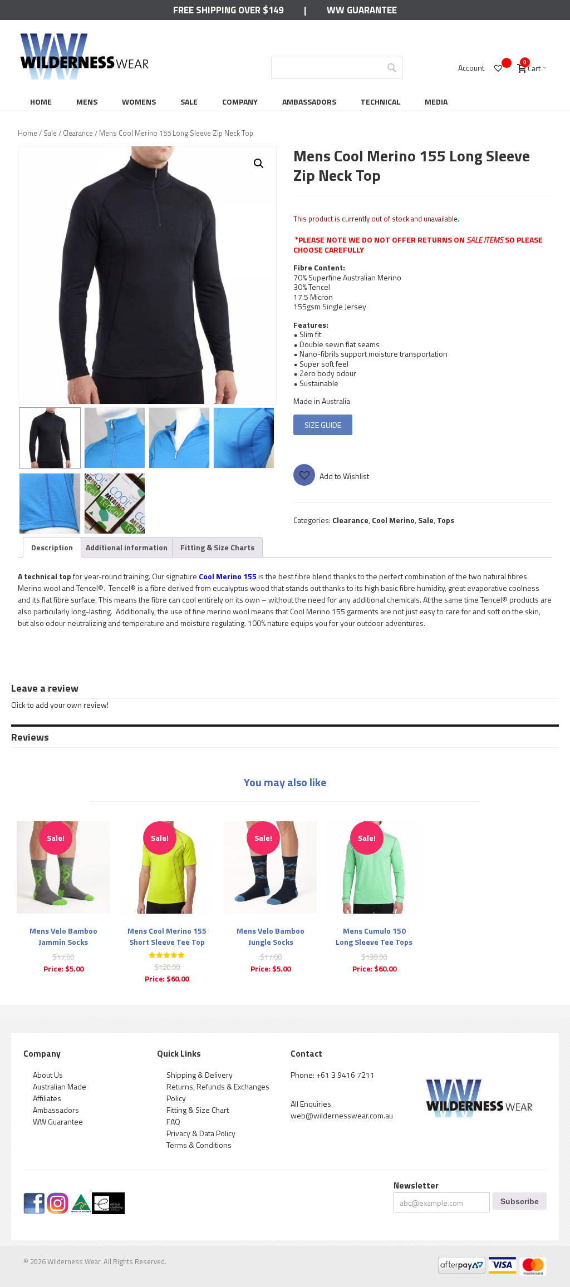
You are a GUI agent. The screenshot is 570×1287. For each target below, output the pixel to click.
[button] (259, 164)
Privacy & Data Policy (200, 1133)
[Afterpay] (460, 1263)
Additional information (127, 547)
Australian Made (59, 1086)
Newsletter (416, 1185)
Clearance (78, 133)
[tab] (52, 547)
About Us (48, 1075)
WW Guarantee (362, 10)
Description (52, 547)
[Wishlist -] (499, 68)
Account (471, 67)
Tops (445, 520)
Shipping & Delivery (199, 1075)
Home (41, 101)
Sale (189, 101)
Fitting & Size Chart (197, 1110)
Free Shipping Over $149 (228, 10)
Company (240, 101)
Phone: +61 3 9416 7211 (333, 1075)
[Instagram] (57, 1198)
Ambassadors (309, 101)
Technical (380, 101)
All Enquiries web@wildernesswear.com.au (342, 1109)
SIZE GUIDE (322, 425)
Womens (139, 101)
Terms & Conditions (199, 1145)
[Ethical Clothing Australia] (108, 1198)
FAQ (173, 1121)
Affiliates (47, 1098)
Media (436, 101)
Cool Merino (393, 520)
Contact (306, 1053)
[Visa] (501, 1263)
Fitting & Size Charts (217, 547)
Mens (86, 101)
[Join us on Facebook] (34, 1198)
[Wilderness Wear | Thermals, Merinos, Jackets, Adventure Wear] (84, 37)
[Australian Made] (81, 1198)
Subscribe (519, 1201)
